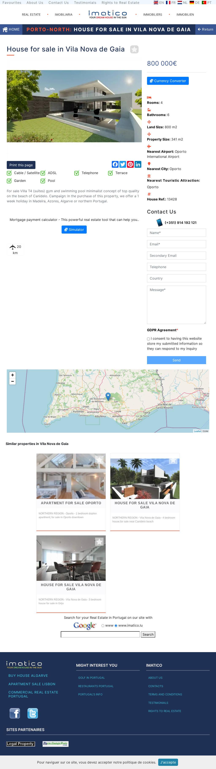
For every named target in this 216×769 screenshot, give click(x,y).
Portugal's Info (90, 694)
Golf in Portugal (91, 677)
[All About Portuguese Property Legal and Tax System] (20, 744)
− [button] (12, 381)
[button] (17, 109)
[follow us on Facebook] (14, 713)
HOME (14, 29)
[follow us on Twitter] (32, 713)
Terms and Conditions (165, 694)
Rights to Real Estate (120, 2)
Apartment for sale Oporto (71, 503)
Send (177, 360)
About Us (35, 2)
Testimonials (85, 2)
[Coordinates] (108, 396)
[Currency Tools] (56, 744)
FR (173, 2)
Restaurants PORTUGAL (95, 686)
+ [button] (12, 375)
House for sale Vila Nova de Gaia (145, 505)
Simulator (76, 229)
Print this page (21, 165)
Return (207, 29)
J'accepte (168, 762)
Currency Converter (169, 81)
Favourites (12, 2)
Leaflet (197, 431)
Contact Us (59, 2)
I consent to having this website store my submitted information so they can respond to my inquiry (174, 343)
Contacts (155, 686)
